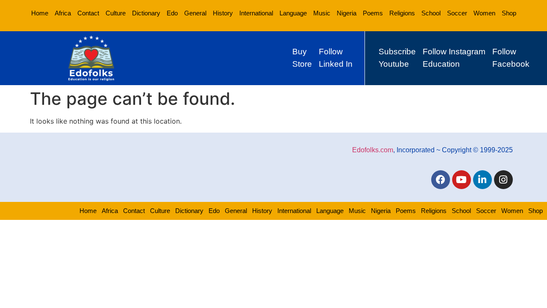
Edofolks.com (372, 150)
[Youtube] (461, 179)
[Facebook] (440, 179)
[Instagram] (503, 179)
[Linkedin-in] (482, 179)
